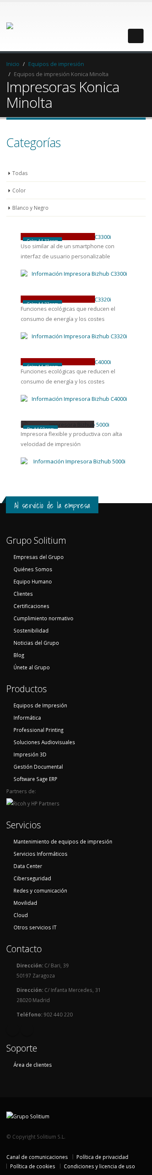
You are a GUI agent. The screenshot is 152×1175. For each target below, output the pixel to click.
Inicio (12, 64)
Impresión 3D (30, 754)
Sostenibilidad (31, 630)
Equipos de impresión (56, 64)
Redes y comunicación (40, 890)
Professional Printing (38, 729)
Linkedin (12, 1029)
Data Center (28, 866)
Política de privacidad (102, 1156)
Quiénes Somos (33, 569)
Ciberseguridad (32, 878)
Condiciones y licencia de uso (99, 1166)
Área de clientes (33, 1064)
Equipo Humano (33, 581)
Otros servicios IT (35, 927)
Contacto (24, 948)
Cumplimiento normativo (43, 618)
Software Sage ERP (35, 778)
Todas (20, 173)
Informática (27, 717)
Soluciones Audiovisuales (44, 742)
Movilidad (25, 902)
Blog (19, 655)
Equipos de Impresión (40, 705)
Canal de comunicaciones (37, 1156)
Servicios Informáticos (41, 853)
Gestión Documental (38, 766)
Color (19, 190)
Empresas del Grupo (39, 556)
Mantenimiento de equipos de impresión (63, 841)
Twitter (27, 1029)
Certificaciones (31, 606)
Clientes (23, 593)
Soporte (21, 1048)
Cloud (21, 915)
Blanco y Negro (30, 207)
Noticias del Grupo (36, 642)
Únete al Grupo (32, 667)
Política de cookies (32, 1166)
